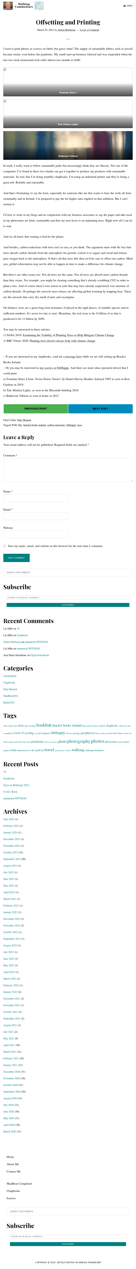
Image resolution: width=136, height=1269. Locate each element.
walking (77, 749)
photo (62, 741)
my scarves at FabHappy (54, 368)
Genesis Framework (90, 1262)
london (11, 741)
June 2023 (8, 879)
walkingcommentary (94, 750)
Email (8, 509)
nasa (79, 425)
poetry (127, 741)
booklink (44, 725)
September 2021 (11, 1018)
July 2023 (8, 872)
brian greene (87, 725)
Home (10, 1157)
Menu (130, 5)
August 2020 (10, 1098)
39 (18, 628)
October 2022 (10, 932)
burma (95, 725)
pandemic (37, 741)
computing (7, 733)
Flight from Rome (40, 655)
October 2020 (10, 1085)
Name (8, 491)
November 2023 (11, 845)
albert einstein (8, 726)
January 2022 (10, 992)
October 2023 (10, 852)
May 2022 (8, 965)
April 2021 (9, 1045)
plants (120, 742)
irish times (117, 733)
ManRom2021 (10, 695)
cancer (102, 725)
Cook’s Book (10, 791)
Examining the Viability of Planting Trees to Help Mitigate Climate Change (68, 335)
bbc (20, 425)
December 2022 (11, 918)
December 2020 (11, 1071)
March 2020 (9, 1131)
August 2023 (10, 865)
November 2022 (11, 925)
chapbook (111, 725)
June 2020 (8, 1111)
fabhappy (71, 425)
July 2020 (8, 1105)
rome (13, 750)
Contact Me (14, 1171)
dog (35, 733)
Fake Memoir (24, 420)
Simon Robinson (12, 641)
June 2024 (8, 819)
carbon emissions (56, 425)
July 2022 (8, 952)
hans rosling (100, 733)
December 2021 (11, 998)
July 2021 (8, 1031)
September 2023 (11, 859)
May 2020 (8, 1118)
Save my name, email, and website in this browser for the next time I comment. (55, 546)
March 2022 (9, 978)
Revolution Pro (65, 1262)
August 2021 (10, 1025)
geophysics (88, 733)
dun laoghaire (44, 733)
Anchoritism (9, 676)
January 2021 (10, 1065)
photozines (111, 741)
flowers (69, 733)
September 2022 (11, 938)
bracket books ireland (34, 425)
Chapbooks (9, 682)
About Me (13, 1164)
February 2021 (11, 1058)
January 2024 (10, 832)
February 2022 (11, 985)
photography (78, 741)
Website (8, 528)
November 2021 (11, 1005)
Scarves (11, 1198)
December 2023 (11, 839)
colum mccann (124, 725)
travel (49, 749)
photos (97, 741)
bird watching (30, 725)
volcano (68, 750)
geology (76, 733)
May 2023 (8, 885)
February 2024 (11, 825)
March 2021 (9, 1051)
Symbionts (22, 635)
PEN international (51, 742)
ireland (109, 733)
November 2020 (11, 1078)
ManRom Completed (19, 1183)
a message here (72, 356)
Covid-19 (18, 733)
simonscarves (24, 750)
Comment (10, 455)
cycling (29, 733)
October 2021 (10, 1011)
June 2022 (8, 958)
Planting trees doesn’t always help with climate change (62, 341)
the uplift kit (37, 750)
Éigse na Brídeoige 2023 (16, 785)
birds (21, 725)
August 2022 (10, 945)
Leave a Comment (89, 30)
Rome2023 (9, 702)
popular (6, 750)
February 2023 (11, 905)
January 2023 (10, 912)
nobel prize (26, 742)
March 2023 (9, 898)
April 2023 (9, 892)
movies (18, 741)
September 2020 (11, 1091)
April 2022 (9, 972)
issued (126, 733)
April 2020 (9, 1124)
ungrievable (59, 750)
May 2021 (8, 1038)
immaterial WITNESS (36, 641)
